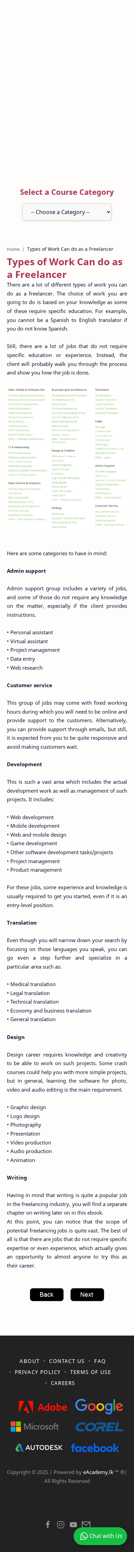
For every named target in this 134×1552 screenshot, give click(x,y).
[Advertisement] (67, 95)
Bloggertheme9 (66, 1507)
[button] (48, 1526)
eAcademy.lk (99, 1472)
